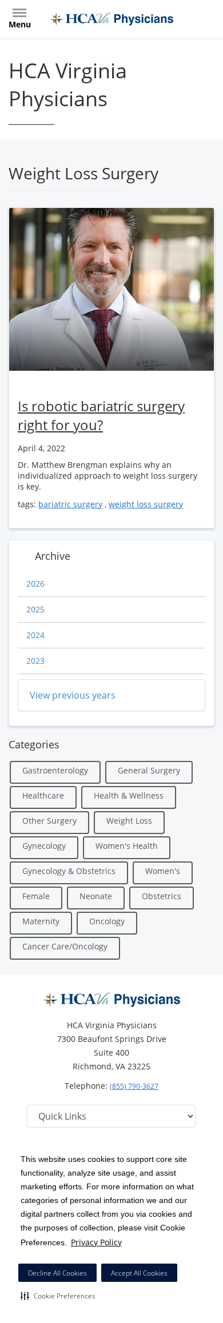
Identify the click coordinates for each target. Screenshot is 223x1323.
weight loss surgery (146, 504)
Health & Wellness (129, 795)
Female (36, 896)
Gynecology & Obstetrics (69, 870)
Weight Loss (129, 820)
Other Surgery (49, 820)
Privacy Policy (96, 1242)
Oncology (107, 921)
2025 (35, 609)
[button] (58, 1295)
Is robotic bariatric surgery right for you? (101, 415)
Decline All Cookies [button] (57, 1273)
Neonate (95, 896)
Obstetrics (161, 896)
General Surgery (149, 770)
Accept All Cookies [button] (139, 1273)
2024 (35, 635)
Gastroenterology (55, 770)
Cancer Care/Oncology (64, 946)
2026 (35, 583)
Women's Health (126, 845)
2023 (35, 660)
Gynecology (44, 845)
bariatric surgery (70, 504)
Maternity (40, 921)
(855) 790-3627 (134, 1086)
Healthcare (43, 795)
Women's (162, 870)
